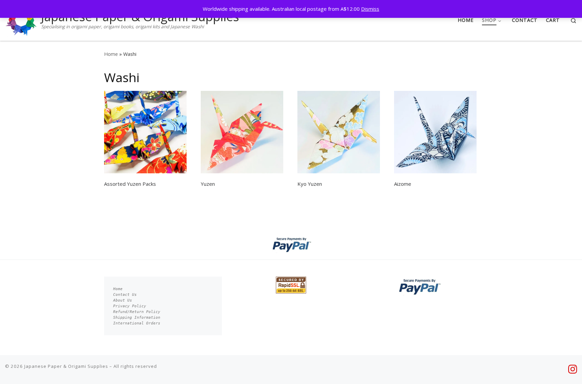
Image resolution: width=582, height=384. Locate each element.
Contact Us (125, 294)
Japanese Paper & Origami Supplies (66, 366)
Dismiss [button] (370, 8)
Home (111, 54)
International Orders (136, 323)
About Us (122, 300)
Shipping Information (136, 317)
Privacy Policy (129, 306)
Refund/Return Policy (136, 312)
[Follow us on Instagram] (572, 369)
